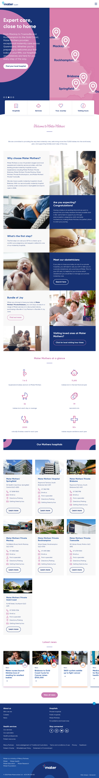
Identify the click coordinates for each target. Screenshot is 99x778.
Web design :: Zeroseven (88, 775)
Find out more (15, 317)
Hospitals (54, 708)
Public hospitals (55, 715)
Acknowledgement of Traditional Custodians (32, 745)
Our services (7, 730)
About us (7, 708)
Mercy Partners (8, 745)
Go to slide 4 (11, 97)
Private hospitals (55, 711)
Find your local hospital (16, 66)
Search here (61, 282)
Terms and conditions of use (60, 745)
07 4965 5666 (14, 551)
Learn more (10, 91)
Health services (10, 727)
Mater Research (23, 763)
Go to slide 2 (6, 97)
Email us (12, 495)
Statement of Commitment (42, 748)
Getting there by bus (17, 501)
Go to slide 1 (4, 97)
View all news (49, 695)
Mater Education (9, 763)
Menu (96, 3)
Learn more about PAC (15, 91)
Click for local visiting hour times (70, 343)
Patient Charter (8, 748)
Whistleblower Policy (24, 748)
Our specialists (8, 733)
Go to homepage (10, 3)
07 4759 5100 (77, 551)
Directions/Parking (16, 498)
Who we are (7, 711)
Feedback (82, 745)
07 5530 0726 (14, 610)
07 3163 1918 (45, 489)
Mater (5, 761)
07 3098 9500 (14, 491)
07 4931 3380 (45, 551)
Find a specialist (46, 496)
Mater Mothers (55, 718)
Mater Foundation (9, 766)
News (5, 718)
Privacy (74, 745)
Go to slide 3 (8, 97)
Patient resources (9, 739)
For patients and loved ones (59, 721)
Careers (6, 715)
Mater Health (14, 761)
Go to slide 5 (13, 97)
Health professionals (10, 736)
